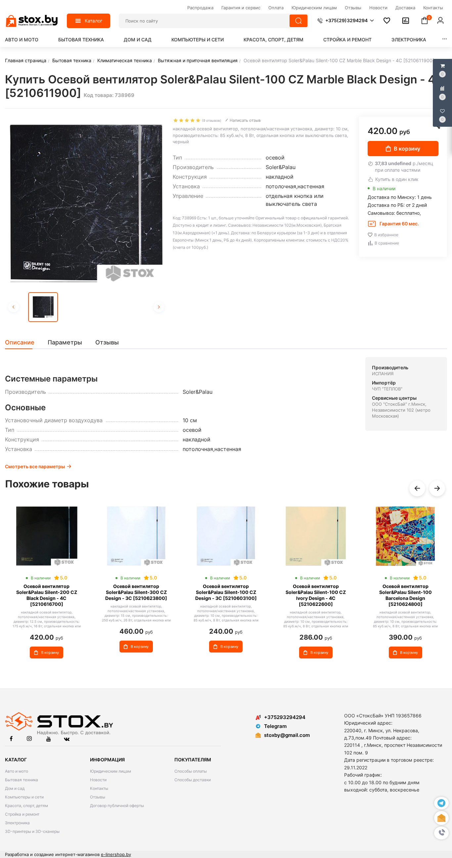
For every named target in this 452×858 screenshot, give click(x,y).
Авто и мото (21, 39)
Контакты (99, 788)
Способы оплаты (190, 771)
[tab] (23, 342)
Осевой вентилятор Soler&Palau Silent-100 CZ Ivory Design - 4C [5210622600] (316, 595)
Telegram (275, 726)
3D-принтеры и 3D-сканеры (32, 831)
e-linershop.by (116, 854)
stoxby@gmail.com (287, 735)
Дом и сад (138, 39)
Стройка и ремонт (347, 39)
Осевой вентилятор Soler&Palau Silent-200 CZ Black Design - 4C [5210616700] (46, 595)
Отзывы (97, 796)
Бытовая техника (81, 39)
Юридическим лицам (110, 771)
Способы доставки (192, 779)
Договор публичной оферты (117, 805)
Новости (98, 779)
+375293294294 (284, 717)
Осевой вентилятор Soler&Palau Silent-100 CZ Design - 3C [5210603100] (226, 592)
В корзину (407, 148)
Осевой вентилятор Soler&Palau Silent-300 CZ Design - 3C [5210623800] (136, 592)
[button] (441, 833)
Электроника (408, 39)
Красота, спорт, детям (273, 39)
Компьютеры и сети (197, 39)
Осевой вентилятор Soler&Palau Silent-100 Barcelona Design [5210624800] (405, 595)
